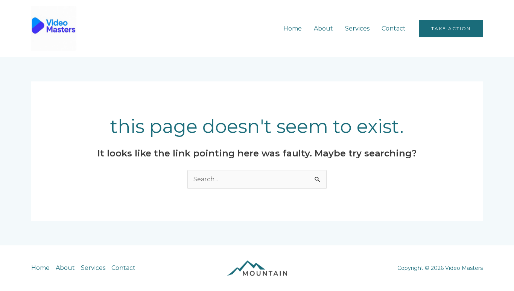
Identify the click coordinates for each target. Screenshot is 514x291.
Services (357, 28)
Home (292, 28)
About (323, 28)
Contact (394, 28)
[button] (451, 28)
